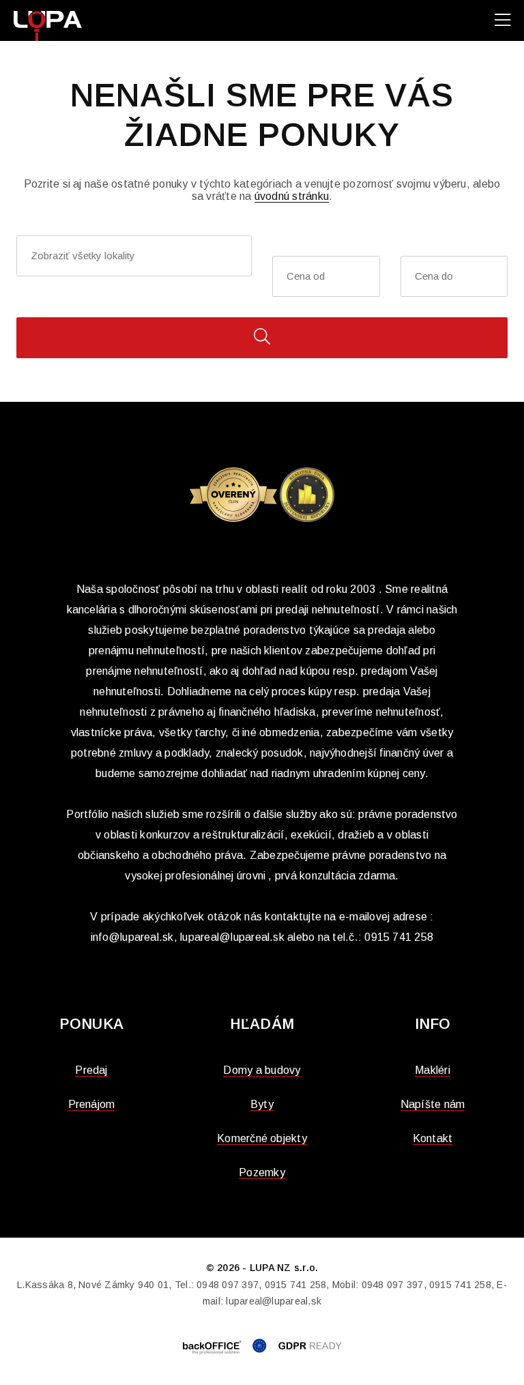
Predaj (91, 1070)
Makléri (432, 1070)
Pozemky (262, 1172)
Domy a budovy (261, 1070)
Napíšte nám (433, 1104)
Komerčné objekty (262, 1138)
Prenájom (91, 1104)
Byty (262, 1104)
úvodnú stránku (291, 196)
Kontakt (433, 1138)
